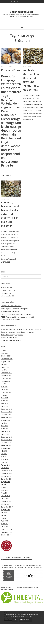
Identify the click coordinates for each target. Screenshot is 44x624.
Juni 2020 (4, 423)
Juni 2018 (4, 485)
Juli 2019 (4, 451)
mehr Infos (25, 620)
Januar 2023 (5, 389)
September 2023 (6, 378)
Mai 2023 (4, 387)
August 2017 (5, 510)
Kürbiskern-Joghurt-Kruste (10, 311)
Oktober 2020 (6, 415)
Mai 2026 (4, 350)
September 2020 (6, 417)
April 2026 (4, 353)
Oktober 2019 (6, 443)
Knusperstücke (10, 70)
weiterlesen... (6, 176)
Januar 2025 (5, 367)
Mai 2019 (4, 457)
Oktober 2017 (6, 504)
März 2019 (4, 462)
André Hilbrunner (7, 329)
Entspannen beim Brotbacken (11, 306)
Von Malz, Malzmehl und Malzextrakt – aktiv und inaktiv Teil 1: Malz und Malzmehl (10, 214)
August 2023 (5, 381)
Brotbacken (5, 287)
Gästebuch (18, 340)
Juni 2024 (4, 370)
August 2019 (5, 448)
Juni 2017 (4, 515)
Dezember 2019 (6, 437)
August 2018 (5, 482)
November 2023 (6, 375)
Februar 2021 (5, 403)
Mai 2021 (4, 395)
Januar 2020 (5, 434)
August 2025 (5, 361)
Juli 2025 (4, 364)
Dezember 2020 (6, 409)
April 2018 (4, 490)
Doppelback (19, 335)
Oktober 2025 (6, 356)
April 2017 (4, 521)
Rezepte (4, 293)
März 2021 (4, 401)
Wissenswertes (6, 296)
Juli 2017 (4, 512)
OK (14, 620)
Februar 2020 (5, 431)
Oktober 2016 (6, 535)
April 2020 (4, 426)
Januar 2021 (5, 406)
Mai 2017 (4, 518)
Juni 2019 (4, 454)
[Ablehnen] (41, 618)
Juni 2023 (4, 384)
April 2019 (4, 459)
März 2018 (4, 493)
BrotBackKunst (6, 290)
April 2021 (4, 398)
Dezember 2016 (6, 529)
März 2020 (4, 429)
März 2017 (4, 524)
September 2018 (6, 479)
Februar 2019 (5, 465)
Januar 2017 (5, 526)
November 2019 (6, 440)
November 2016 (6, 532)
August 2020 (5, 420)
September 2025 (6, 359)
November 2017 (6, 501)
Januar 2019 (5, 468)
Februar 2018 (5, 496)
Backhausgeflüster (21, 11)
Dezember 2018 (6, 471)
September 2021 (6, 392)
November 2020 (6, 412)
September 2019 (6, 445)
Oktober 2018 (6, 476)
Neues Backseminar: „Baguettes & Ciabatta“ (16, 314)
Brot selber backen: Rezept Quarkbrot (28, 329)
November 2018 (6, 473)
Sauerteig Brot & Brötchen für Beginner (15, 309)
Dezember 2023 (6, 373)
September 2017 (6, 507)
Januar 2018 (5, 499)
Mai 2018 (4, 487)
